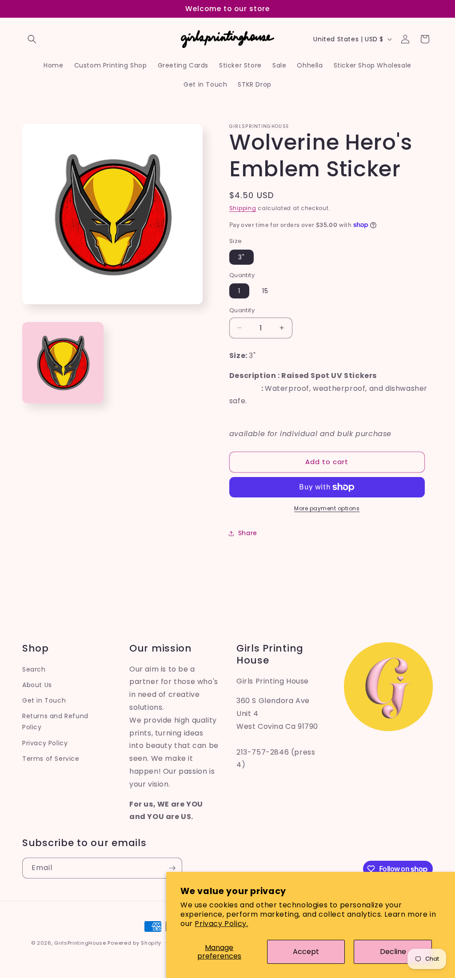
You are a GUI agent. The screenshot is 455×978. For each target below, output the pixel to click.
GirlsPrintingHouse (80, 942)
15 (265, 290)
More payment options (326, 508)
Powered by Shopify (134, 942)
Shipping (242, 208)
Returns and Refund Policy (55, 722)
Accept (306, 951)
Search (34, 669)
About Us (37, 684)
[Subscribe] (172, 868)
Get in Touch (44, 700)
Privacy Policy (45, 743)
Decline (393, 951)
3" (241, 257)
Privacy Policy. (221, 923)
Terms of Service (51, 758)
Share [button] (247, 533)
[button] (32, 39)
